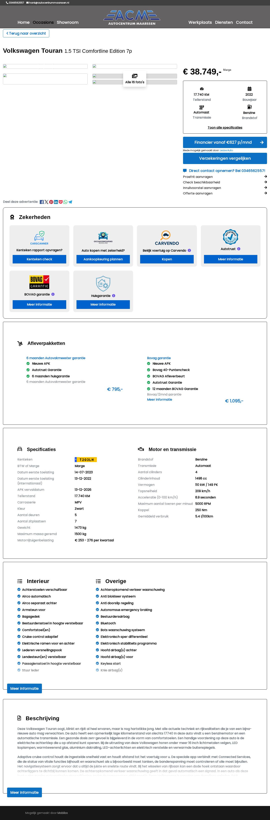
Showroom (67, 22)
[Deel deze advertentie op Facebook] (42, 201)
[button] (225, 127)
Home (24, 22)
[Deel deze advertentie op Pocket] (61, 201)
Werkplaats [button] (200, 22)
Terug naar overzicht (27, 33)
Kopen (167, 259)
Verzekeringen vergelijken (225, 158)
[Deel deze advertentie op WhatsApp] (65, 201)
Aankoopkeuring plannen (103, 259)
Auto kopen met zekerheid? (103, 250)
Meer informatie (230, 259)
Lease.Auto (226, 150)
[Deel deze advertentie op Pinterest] (51, 201)
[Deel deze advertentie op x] (46, 201)
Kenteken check (39, 259)
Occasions (43, 22)
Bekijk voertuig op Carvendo (164, 250)
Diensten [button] (224, 22)
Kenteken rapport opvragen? (39, 250)
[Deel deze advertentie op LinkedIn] (56, 201)
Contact (244, 22)
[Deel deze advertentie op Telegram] (70, 201)
